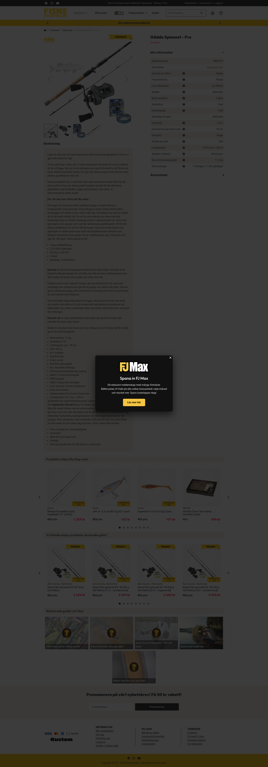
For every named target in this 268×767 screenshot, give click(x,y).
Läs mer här (134, 402)
